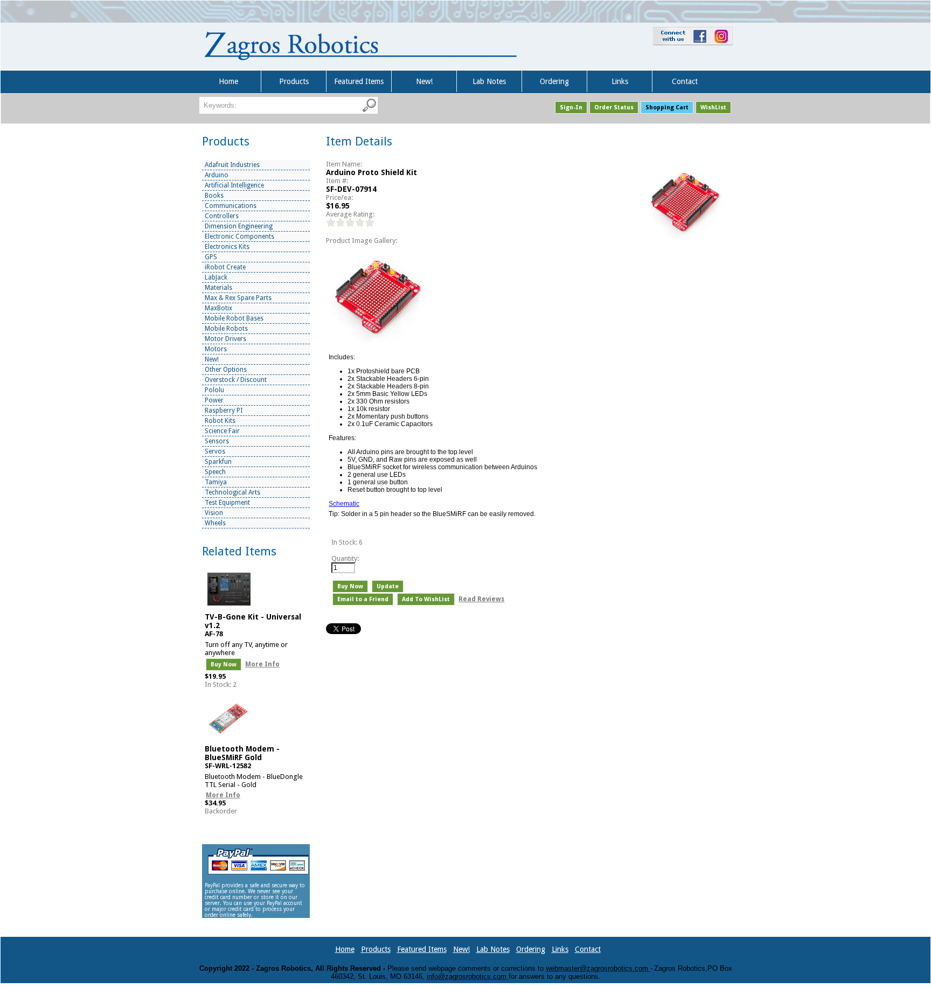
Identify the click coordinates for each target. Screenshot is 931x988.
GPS (211, 257)
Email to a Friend (362, 599)
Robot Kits (220, 421)
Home (228, 81)
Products (294, 81)
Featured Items (359, 81)
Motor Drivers (225, 339)
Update (388, 586)
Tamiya (216, 482)
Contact (685, 81)
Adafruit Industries (232, 165)
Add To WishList (426, 599)
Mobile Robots (226, 328)
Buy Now (224, 664)
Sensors (217, 441)
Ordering (554, 81)
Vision (214, 513)
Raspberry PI (223, 410)
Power (214, 400)
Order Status (614, 107)
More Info (262, 664)
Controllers (222, 216)
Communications (230, 206)
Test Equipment (227, 502)
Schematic (344, 503)
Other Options (226, 369)
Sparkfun (218, 461)
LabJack (216, 277)
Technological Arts (232, 492)
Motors (216, 349)
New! (424, 81)
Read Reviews (481, 599)
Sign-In (571, 107)
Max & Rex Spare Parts (238, 298)
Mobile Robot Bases (234, 318)
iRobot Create (225, 267)
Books (214, 195)
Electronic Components (239, 236)
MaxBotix (218, 308)
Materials (218, 287)
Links (620, 81)
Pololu (214, 390)
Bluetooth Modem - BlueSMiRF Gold (242, 753)
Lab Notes (489, 81)
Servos (215, 451)
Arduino (216, 175)
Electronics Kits (227, 247)
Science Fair (222, 431)
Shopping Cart (667, 107)
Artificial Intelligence (234, 185)
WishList (713, 107)
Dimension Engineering (239, 226)
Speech (215, 472)
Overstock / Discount (236, 380)
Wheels (215, 523)
